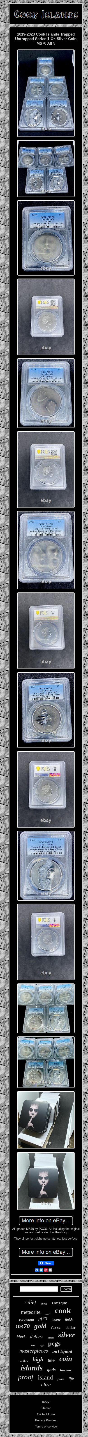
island (45, 1377)
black (21, 1336)
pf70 (42, 1318)
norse (44, 1303)
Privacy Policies (45, 1420)
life (71, 1378)
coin (65, 1359)
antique (59, 1303)
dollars (36, 1336)
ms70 (23, 1326)
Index (45, 1402)
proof (25, 1377)
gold (40, 1326)
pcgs (54, 1343)
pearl (47, 1313)
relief (30, 1302)
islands (32, 1368)
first (56, 1328)
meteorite (30, 1312)
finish (69, 1319)
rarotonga (26, 1319)
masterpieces (33, 1351)
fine (51, 1360)
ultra (46, 1384)
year (42, 1346)
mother (23, 1361)
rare (33, 1345)
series (51, 1337)
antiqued (62, 1351)
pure (61, 1379)
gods (51, 1369)
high (37, 1359)
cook (63, 1310)
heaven (65, 1370)
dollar (70, 1327)
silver (66, 1335)
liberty (56, 1320)
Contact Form (46, 1414)
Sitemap (45, 1408)
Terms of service (46, 1426)
